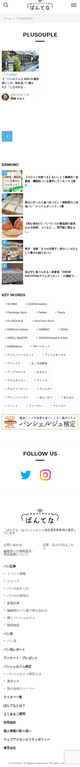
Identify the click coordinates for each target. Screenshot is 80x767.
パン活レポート (14, 649)
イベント (12, 405)
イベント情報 (16, 573)
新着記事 (13, 602)
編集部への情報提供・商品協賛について (19, 552)
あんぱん (69, 397)
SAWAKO (44, 329)
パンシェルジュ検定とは (24, 673)
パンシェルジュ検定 (18, 666)
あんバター (46, 397)
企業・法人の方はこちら (58, 546)
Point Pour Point (44, 321)
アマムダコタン (16, 380)
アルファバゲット (17, 388)
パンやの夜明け (18, 595)
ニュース (13, 580)
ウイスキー (59, 405)
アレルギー (46, 388)
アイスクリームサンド (20, 355)
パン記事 (10, 566)
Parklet (42, 312)
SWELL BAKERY (17, 338)
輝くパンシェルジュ (21, 617)
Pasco (61, 312)
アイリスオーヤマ (55, 355)
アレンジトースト (17, 397)
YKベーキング (41, 346)
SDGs (64, 329)
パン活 (8, 633)
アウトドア (13, 363)
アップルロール (16, 371)
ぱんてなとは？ (14, 705)
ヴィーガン (35, 405)
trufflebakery (14, 346)
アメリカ (42, 380)
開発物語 (13, 624)
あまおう (42, 371)
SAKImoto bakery (17, 329)
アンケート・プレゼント (21, 657)
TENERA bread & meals (53, 338)
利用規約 (10, 722)
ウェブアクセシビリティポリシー (27, 739)
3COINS (12, 304)
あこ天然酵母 (39, 363)
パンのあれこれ (18, 588)
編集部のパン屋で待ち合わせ (27, 610)
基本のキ (13, 680)
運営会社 (10, 747)
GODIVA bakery (37, 304)
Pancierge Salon (17, 312)
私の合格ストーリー (21, 688)
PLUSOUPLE (15, 321)
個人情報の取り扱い (18, 730)
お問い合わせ (13, 544)
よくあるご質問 (14, 713)
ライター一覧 (13, 696)
